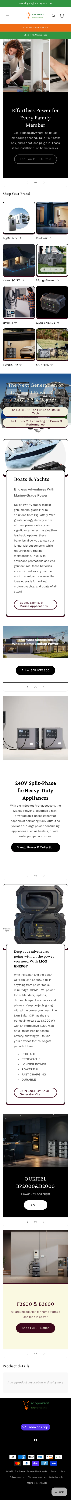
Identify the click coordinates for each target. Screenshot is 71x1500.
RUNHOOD (10, 365)
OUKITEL (42, 365)
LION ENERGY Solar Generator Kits (34, 1092)
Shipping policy (57, 1477)
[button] (7, 16)
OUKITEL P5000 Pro (35, 1192)
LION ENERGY (46, 322)
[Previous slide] (27, 182)
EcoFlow (42, 238)
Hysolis (8, 322)
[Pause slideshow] (64, 182)
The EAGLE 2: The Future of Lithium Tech (35, 411)
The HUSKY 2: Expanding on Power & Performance (35, 423)
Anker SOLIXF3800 (35, 670)
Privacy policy (17, 1477)
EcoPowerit (20, 1471)
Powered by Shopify (37, 1471)
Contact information (37, 1483)
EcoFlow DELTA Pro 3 (35, 159)
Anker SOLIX (11, 280)
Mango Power (45, 280)
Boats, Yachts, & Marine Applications (34, 604)
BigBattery (10, 238)
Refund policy (58, 1471)
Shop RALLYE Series (35, 1336)
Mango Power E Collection (35, 847)
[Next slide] (44, 182)
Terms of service (36, 1477)
